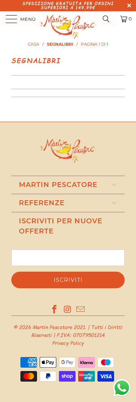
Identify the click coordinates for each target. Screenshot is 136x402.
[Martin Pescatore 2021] (68, 18)
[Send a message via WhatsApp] (121, 387)
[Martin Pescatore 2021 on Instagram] (67, 310)
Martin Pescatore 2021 (58, 327)
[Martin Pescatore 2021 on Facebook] (54, 310)
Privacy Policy (68, 343)
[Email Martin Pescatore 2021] (81, 310)
